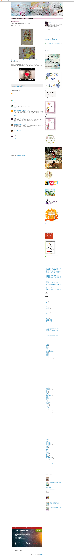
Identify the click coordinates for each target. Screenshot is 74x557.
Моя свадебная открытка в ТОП (50, 270)
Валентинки (47, 354)
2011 (46, 307)
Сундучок (47, 446)
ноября (47, 309)
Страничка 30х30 (48, 444)
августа (47, 313)
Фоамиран (47, 450)
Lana (14, 99)
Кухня (46, 390)
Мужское (47, 403)
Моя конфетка (48, 402)
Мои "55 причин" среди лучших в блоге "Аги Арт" (54, 268)
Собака (47, 437)
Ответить (15, 102)
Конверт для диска (49, 384)
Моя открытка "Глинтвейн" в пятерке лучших (53, 275)
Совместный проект (49, 438)
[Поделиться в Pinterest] (24, 85)
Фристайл (47, 454)
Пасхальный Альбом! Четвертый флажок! (52, 328)
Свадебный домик (48, 431)
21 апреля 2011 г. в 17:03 (19, 99)
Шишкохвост (15, 124)
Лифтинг (47, 391)
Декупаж (47, 360)
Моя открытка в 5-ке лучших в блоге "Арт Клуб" (53, 276)
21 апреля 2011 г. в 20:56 (21, 124)
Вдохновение (47, 355)
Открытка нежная (49, 319)
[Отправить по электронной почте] (21, 85)
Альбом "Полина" (48, 487)
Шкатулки (47, 460)
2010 (46, 340)
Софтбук (47, 439)
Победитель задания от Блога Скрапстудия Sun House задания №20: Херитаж (53, 284)
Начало (47, 409)
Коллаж (47, 381)
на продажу (47, 406)
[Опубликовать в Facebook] (23, 85)
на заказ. (47, 405)
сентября (48, 312)
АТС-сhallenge (48, 350)
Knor (14, 118)
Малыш (46, 394)
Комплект (47, 383)
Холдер (47, 456)
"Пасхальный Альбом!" (27, 59)
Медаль (47, 396)
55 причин (47, 344)
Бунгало (47, 353)
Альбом (47, 347)
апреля (47, 318)
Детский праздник (48, 361)
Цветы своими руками (49, 458)
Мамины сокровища (48, 395)
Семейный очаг (48, 434)
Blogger (41, 554)
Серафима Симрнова (17, 110)
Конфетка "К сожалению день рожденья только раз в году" (54, 503)
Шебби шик (47, 459)
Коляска (47, 382)
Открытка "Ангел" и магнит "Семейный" (52, 500)
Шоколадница (47, 462)
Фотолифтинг (47, 452)
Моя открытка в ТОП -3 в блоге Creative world (53, 274)
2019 (46, 297)
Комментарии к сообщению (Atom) (22, 155)
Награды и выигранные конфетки (21, 18)
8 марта (47, 345)
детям (46, 363)
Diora (14, 130)
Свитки (47, 432)
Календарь (47, 377)
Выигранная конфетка (49, 358)
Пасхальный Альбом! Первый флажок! (52, 335)
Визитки (47, 356)
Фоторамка (47, 453)
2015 (46, 302)
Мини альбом (47, 397)
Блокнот (47, 352)
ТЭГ (46, 448)
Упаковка (47, 449)
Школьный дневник (48, 461)
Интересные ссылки (30, 18)
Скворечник (47, 435)
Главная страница (13, 18)
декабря (47, 308)
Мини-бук (47, 399)
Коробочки (47, 388)
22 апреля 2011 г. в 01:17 (20, 130)
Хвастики (47, 455)
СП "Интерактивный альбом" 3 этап (55, 507)
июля (47, 314)
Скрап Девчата (48, 436)
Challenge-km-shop (49, 464)
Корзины (47, 387)
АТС (46, 349)
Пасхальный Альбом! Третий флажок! (52, 330)
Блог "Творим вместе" (49, 351)
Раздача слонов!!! (49, 329)
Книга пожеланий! (49, 320)
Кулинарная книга (48, 389)
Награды (47, 408)
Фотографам (47, 451)
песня (22, 86)
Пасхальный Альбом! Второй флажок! (52, 334)
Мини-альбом (47, 398)
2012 (46, 306)
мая (47, 317)
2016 (46, 301)
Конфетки (47, 386)
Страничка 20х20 (48, 442)
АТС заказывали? (49, 321)
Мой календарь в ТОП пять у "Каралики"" (52, 269)
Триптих (47, 447)
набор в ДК (47, 407)
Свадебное (47, 430)
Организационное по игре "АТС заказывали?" (53, 494)
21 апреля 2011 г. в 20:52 (21, 118)
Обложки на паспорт (49, 412)
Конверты (47, 385)
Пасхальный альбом (17, 86)
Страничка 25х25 (48, 443)
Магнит (47, 393)
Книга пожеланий (48, 380)
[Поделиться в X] (22, 85)
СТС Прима (47, 445)
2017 (46, 300)
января (47, 339)
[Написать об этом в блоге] (22, 85)
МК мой (47, 401)
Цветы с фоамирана (49, 457)
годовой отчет (48, 359)
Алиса (46, 346)
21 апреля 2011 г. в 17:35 (24, 110)
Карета (47, 378)
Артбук (47, 348)
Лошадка (47, 392)
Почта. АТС (48, 331)
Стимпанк (47, 441)
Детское (47, 362)
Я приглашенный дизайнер (50, 463)
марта (47, 336)
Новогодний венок (48, 410)
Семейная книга (48, 433)
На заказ (47, 404)
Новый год (47, 411)
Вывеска (47, 357)
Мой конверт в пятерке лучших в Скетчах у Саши (53, 271)
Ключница (47, 379)
